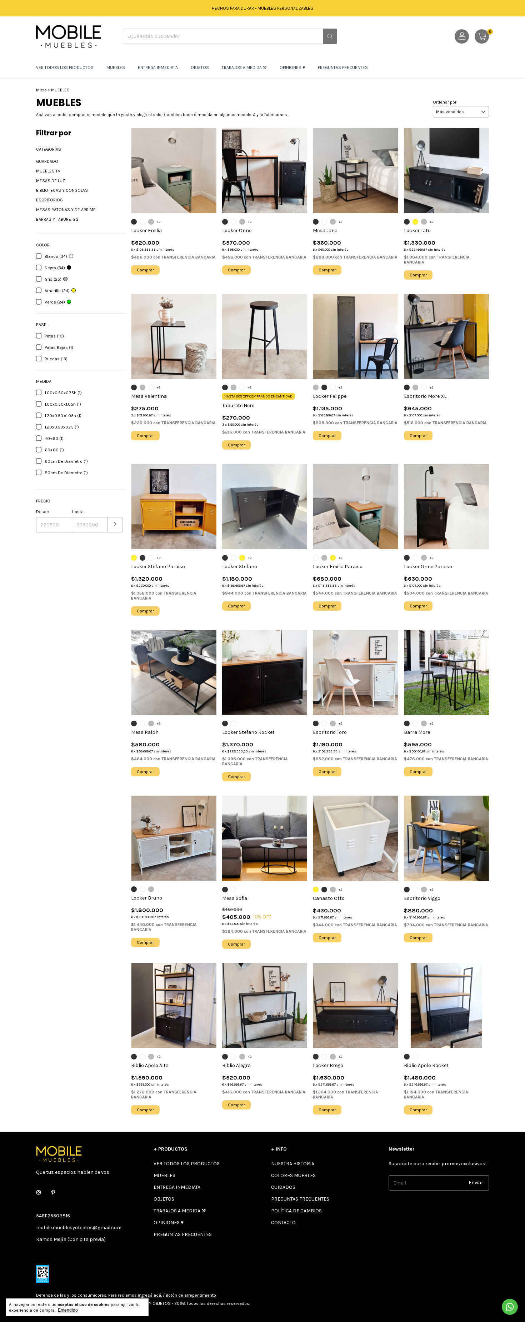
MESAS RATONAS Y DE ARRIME (66, 209)
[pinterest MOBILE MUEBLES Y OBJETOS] (53, 1193)
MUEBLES (115, 67)
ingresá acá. (150, 1295)
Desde (42, 511)
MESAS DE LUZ (50, 180)
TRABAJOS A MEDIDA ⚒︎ (244, 67)
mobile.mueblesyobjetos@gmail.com (78, 1228)
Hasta (78, 511)
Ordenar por (444, 102)
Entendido (68, 1310)
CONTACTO (283, 1223)
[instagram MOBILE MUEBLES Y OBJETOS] (38, 1193)
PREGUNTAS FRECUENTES (343, 67)
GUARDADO (47, 161)
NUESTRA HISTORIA (292, 1164)
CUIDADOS (283, 1187)
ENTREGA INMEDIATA (158, 67)
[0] (482, 36)
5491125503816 (53, 1216)
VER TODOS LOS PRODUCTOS (65, 67)
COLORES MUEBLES (293, 1175)
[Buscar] (330, 36)
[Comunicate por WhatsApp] (510, 1307)
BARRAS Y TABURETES (57, 219)
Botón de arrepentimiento (191, 1295)
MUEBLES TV (48, 171)
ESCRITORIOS (49, 199)
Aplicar (115, 524)
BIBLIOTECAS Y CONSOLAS (62, 190)
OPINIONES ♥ (292, 67)
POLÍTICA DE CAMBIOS (296, 1211)
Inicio (41, 89)
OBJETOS (200, 67)
